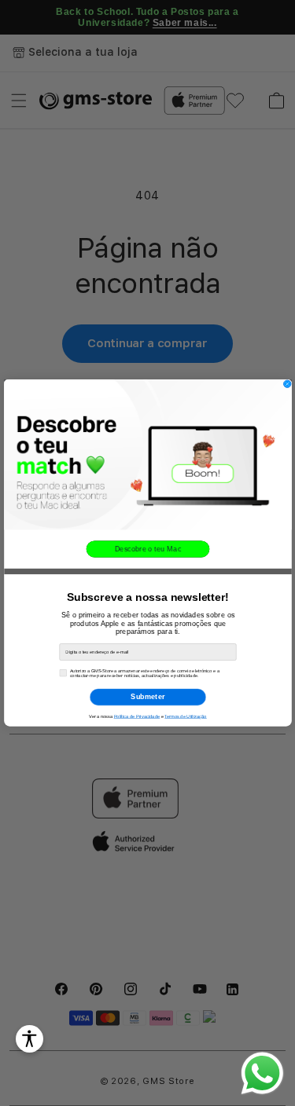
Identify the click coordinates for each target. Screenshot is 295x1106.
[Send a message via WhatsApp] (262, 1073)
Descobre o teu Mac (147, 549)
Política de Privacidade (136, 717)
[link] (148, 454)
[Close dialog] (286, 383)
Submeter (147, 697)
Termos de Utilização (185, 717)
